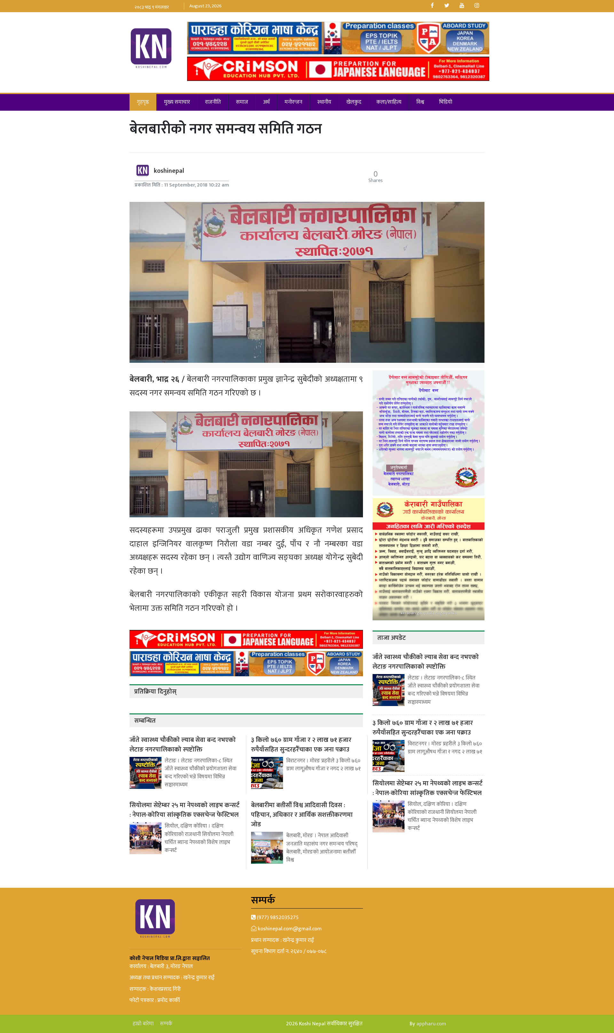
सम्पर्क (166, 1024)
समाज (242, 102)
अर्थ (266, 102)
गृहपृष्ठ (143, 102)
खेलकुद (353, 102)
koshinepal (169, 170)
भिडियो (445, 102)
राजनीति (213, 102)
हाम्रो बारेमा (143, 1024)
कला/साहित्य (388, 102)
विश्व (420, 102)
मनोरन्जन (293, 102)
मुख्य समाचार (177, 102)
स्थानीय (324, 102)
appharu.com (431, 1023)
